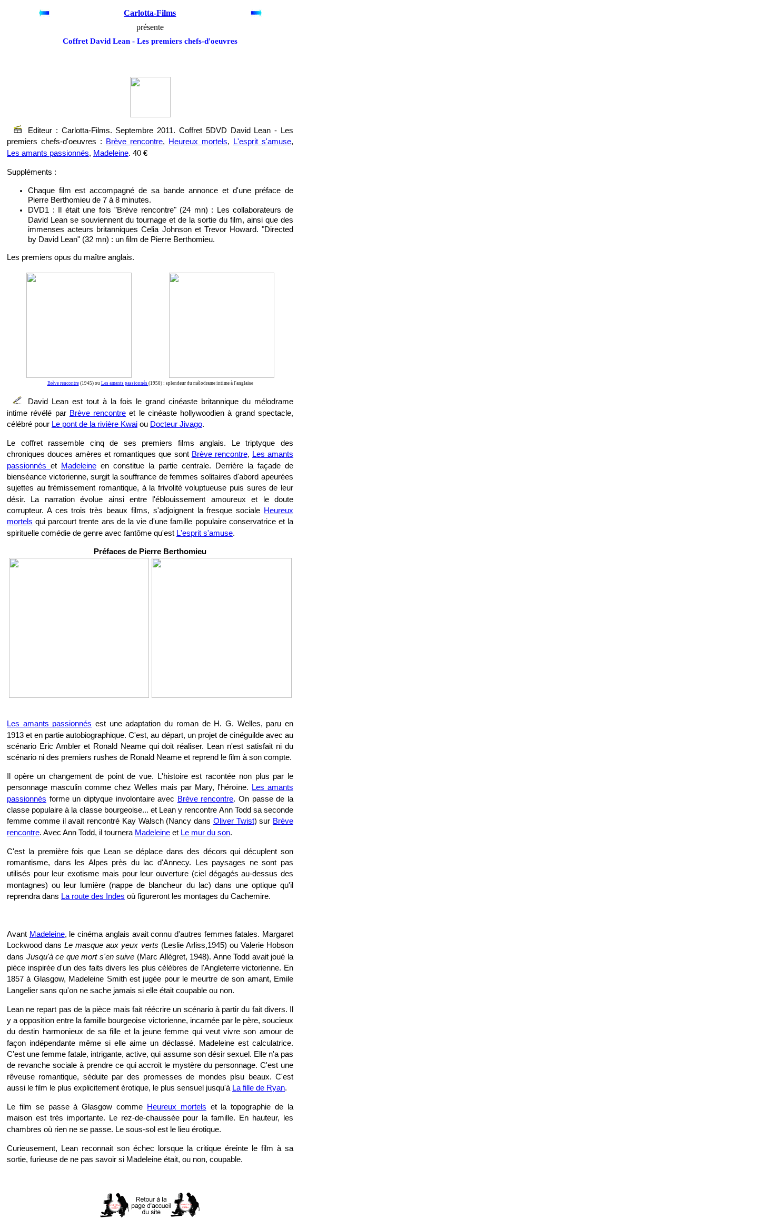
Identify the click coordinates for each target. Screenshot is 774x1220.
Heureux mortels (197, 141)
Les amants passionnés (48, 153)
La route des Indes (93, 896)
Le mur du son (205, 832)
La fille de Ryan (258, 1088)
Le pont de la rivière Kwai (94, 424)
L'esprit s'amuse (262, 141)
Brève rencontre (134, 141)
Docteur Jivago (176, 424)
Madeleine (110, 153)
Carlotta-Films (150, 12)
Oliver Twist (233, 821)
